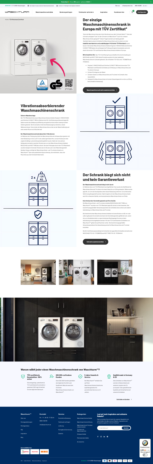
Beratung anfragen (66, 12)
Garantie (60, 433)
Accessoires (80, 442)
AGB (21, 460)
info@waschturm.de (127, 5)
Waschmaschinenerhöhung (84, 422)
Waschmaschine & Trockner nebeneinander (85, 426)
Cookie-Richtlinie (27, 460)
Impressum (44, 460)
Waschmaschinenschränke (44, 12)
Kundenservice (119, 12)
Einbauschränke (81, 434)
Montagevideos (25, 426)
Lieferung (61, 426)
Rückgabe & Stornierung (65, 429)
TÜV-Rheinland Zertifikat (16, 19)
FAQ (22, 429)
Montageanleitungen (26, 422)
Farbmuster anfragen (64, 422)
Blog (22, 437)
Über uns (117, 5)
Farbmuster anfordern (86, 12)
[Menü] (149, 440)
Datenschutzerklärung (36, 460)
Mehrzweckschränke (83, 438)
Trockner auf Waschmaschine (81, 430)
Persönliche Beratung (64, 418)
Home (6, 19)
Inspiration (103, 12)
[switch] (145, 454)
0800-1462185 (43, 421)
